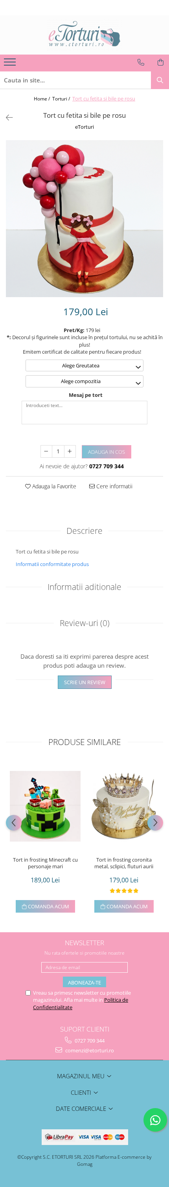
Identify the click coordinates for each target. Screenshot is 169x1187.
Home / (42, 98)
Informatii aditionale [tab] (84, 586)
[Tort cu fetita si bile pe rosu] (84, 218)
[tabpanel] (84, 218)
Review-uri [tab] (85, 622)
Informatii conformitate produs (52, 564)
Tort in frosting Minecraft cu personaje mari (45, 863)
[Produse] (11, 64)
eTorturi (84, 126)
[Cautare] (160, 80)
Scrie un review (84, 682)
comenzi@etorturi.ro (89, 1050)
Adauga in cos (106, 451)
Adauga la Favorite (53, 486)
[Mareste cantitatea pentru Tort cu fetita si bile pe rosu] (70, 451)
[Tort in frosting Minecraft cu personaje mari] (45, 806)
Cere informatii (113, 486)
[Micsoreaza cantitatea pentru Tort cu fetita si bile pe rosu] (46, 451)
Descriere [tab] (84, 530)
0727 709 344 (89, 1040)
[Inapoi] (6, 117)
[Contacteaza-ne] (141, 62)
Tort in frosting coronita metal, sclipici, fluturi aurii (123, 863)
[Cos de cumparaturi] (160, 62)
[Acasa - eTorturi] (84, 35)
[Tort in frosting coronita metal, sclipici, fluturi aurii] (123, 806)
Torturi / (61, 98)
